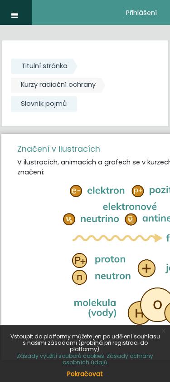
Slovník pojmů (44, 103)
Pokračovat (85, 373)
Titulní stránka (44, 65)
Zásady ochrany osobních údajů (108, 359)
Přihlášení (141, 12)
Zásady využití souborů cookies (60, 356)
